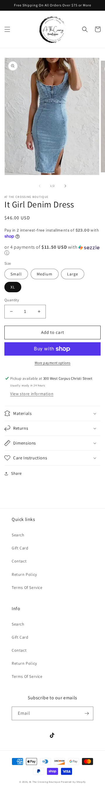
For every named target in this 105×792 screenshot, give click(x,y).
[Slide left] (39, 186)
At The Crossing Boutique (44, 781)
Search (18, 534)
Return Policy (24, 574)
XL (12, 287)
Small (16, 274)
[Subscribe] (86, 713)
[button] (7, 29)
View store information (31, 393)
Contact (19, 561)
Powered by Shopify (73, 781)
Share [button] (16, 473)
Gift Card (20, 548)
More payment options (53, 363)
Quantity (11, 300)
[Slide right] (65, 186)
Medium (44, 274)
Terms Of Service (27, 587)
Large (72, 274)
